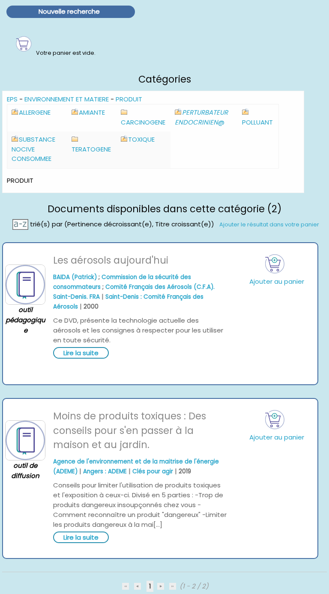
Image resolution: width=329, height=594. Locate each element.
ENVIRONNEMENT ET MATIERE (66, 99)
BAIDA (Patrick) (75, 277)
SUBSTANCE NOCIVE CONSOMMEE (33, 149)
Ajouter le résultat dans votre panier (269, 224)
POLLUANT (257, 122)
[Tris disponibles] (21, 224)
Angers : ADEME (105, 471)
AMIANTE (92, 112)
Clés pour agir (152, 471)
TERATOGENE (91, 149)
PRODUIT (129, 99)
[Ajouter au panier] (275, 264)
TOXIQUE (141, 139)
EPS (12, 99)
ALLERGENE (35, 112)
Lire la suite (81, 352)
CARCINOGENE (143, 122)
